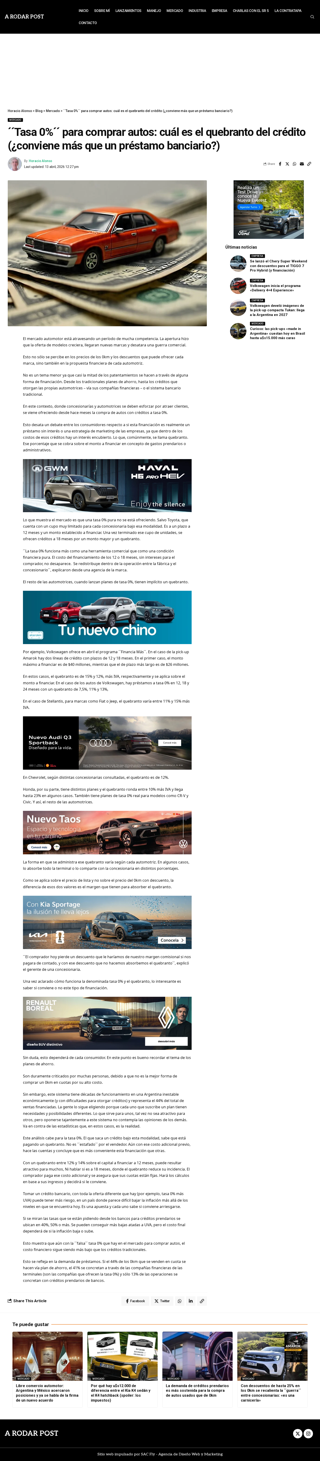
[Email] (301, 164)
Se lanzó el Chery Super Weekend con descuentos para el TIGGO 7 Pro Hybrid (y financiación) (278, 265)
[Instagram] (308, 1433)
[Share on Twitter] (287, 164)
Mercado (15, 120)
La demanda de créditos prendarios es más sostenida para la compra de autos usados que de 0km (197, 1391)
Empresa (257, 256)
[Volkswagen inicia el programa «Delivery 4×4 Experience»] (238, 286)
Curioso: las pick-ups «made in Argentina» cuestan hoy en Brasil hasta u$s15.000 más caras (277, 333)
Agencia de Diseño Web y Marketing (190, 1454)
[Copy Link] (309, 164)
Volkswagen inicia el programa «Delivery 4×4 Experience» (275, 288)
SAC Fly (148, 1454)
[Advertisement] (160, 69)
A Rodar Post (24, 17)
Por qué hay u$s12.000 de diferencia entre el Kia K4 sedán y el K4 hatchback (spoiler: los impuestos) (120, 1393)
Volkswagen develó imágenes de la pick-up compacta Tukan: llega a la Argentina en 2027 (277, 310)
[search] (312, 17)
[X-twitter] (297, 1433)
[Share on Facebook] (280, 164)
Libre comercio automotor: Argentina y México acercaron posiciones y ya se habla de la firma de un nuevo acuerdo (47, 1393)
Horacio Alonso (40, 161)
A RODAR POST (31, 1433)
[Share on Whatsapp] (294, 164)
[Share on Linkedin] (190, 1301)
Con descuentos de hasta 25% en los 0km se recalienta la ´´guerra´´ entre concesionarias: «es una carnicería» (271, 1393)
